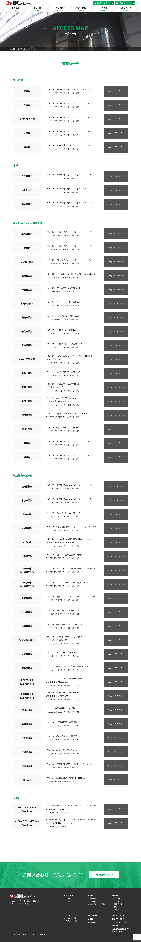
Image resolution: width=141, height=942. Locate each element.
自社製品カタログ (101, 3)
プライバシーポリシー (120, 922)
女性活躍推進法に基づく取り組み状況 (120, 930)
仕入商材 (69, 901)
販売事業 (93, 898)
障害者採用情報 (71, 918)
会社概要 (117, 898)
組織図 (116, 909)
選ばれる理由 (92, 915)
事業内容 (91, 896)
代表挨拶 (117, 901)
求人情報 (67, 915)
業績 (115, 907)
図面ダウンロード (122, 3)
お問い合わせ (92, 922)
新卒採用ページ (71, 921)
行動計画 (115, 925)
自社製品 (69, 898)
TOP (6, 49)
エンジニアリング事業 (98, 904)
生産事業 (93, 901)
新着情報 (91, 919)
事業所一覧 (118, 904)
